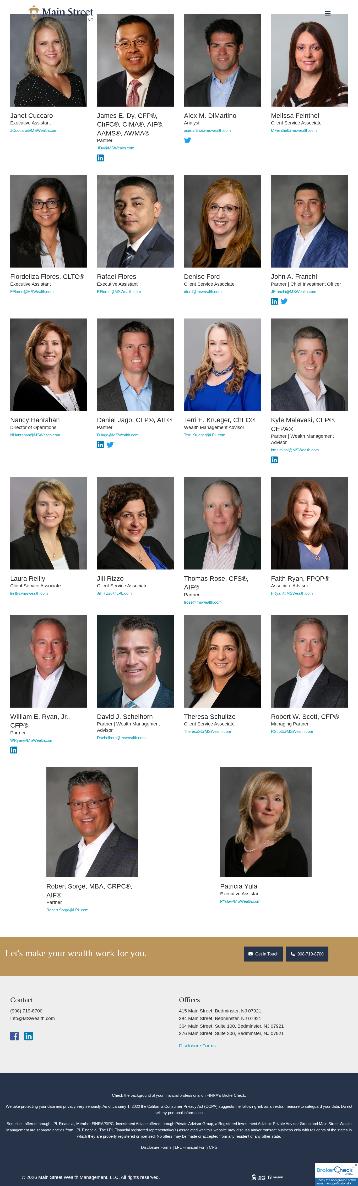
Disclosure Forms (197, 1045)
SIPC (109, 1123)
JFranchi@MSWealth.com (293, 291)
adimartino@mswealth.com (207, 130)
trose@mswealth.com (203, 602)
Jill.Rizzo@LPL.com (114, 593)
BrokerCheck (233, 1095)
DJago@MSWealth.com (118, 435)
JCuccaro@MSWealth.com (33, 130)
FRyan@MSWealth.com (292, 593)
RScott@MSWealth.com (292, 731)
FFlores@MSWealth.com (32, 291)
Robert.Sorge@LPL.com (67, 910)
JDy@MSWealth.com (115, 148)
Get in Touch (266, 954)
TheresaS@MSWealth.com (207, 731)
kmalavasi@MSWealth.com (295, 450)
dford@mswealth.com (203, 291)
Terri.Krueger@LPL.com (204, 435)
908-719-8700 (310, 954)
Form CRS (208, 1147)
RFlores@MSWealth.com (119, 291)
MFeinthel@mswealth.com (294, 130)
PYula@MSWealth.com (240, 901)
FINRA (98, 1123)
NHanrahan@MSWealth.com (35, 435)
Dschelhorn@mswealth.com (121, 737)
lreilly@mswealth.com (29, 593)
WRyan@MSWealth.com (31, 740)
